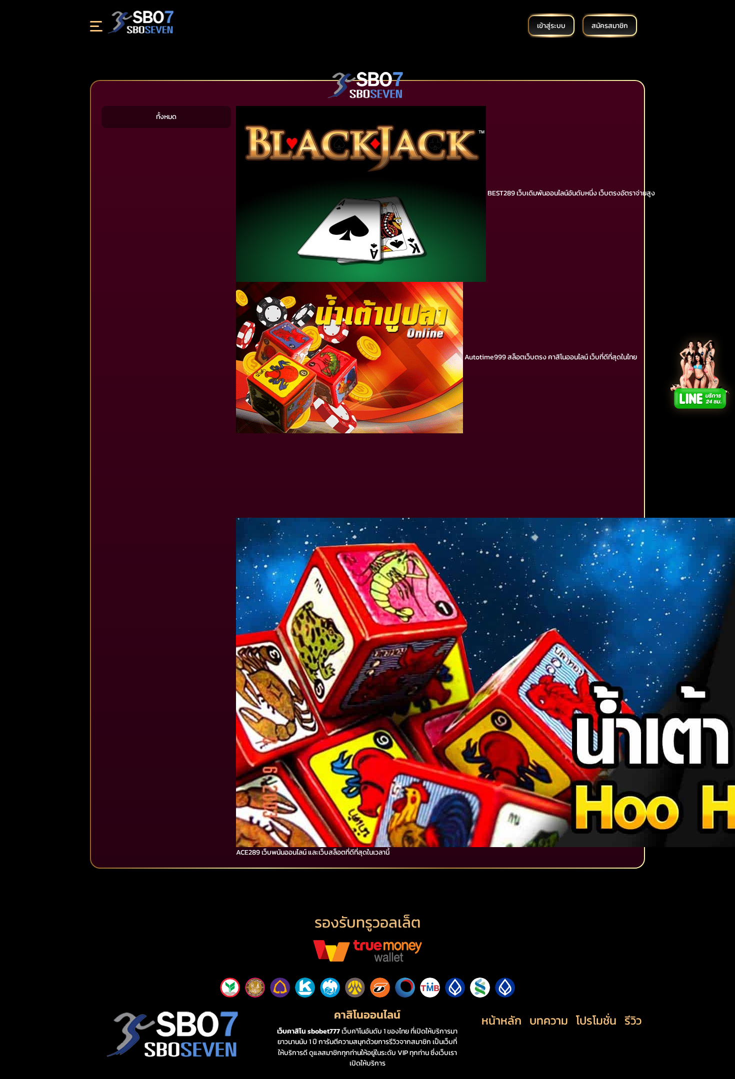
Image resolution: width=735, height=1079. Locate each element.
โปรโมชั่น (596, 1020)
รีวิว (633, 1020)
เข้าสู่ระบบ (551, 25)
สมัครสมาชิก (610, 25)
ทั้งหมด (166, 116)
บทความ (549, 1020)
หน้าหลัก (502, 1020)
